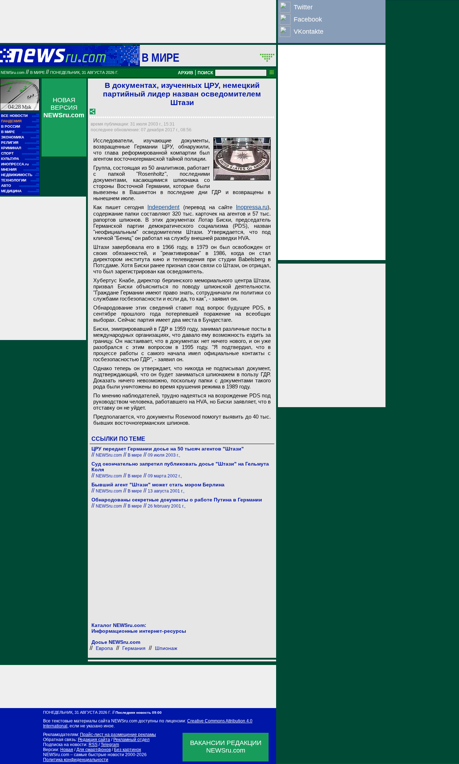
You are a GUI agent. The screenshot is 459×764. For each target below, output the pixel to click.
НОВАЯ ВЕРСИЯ (63, 107)
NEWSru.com (12, 72)
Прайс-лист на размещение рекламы (118, 734)
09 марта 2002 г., (165, 475)
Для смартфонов (93, 749)
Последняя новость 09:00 (138, 713)
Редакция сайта (94, 739)
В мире (161, 57)
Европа (104, 648)
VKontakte (308, 31)
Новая (66, 749)
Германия (134, 648)
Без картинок (127, 749)
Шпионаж (166, 648)
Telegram (110, 744)
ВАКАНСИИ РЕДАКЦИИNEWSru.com (225, 746)
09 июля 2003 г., (164, 455)
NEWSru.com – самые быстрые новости (83, 754)
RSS (93, 744)
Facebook (308, 19)
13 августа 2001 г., (166, 491)
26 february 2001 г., (166, 506)
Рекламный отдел (131, 739)
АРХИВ (185, 72)
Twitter (303, 7)
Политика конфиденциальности (75, 759)
